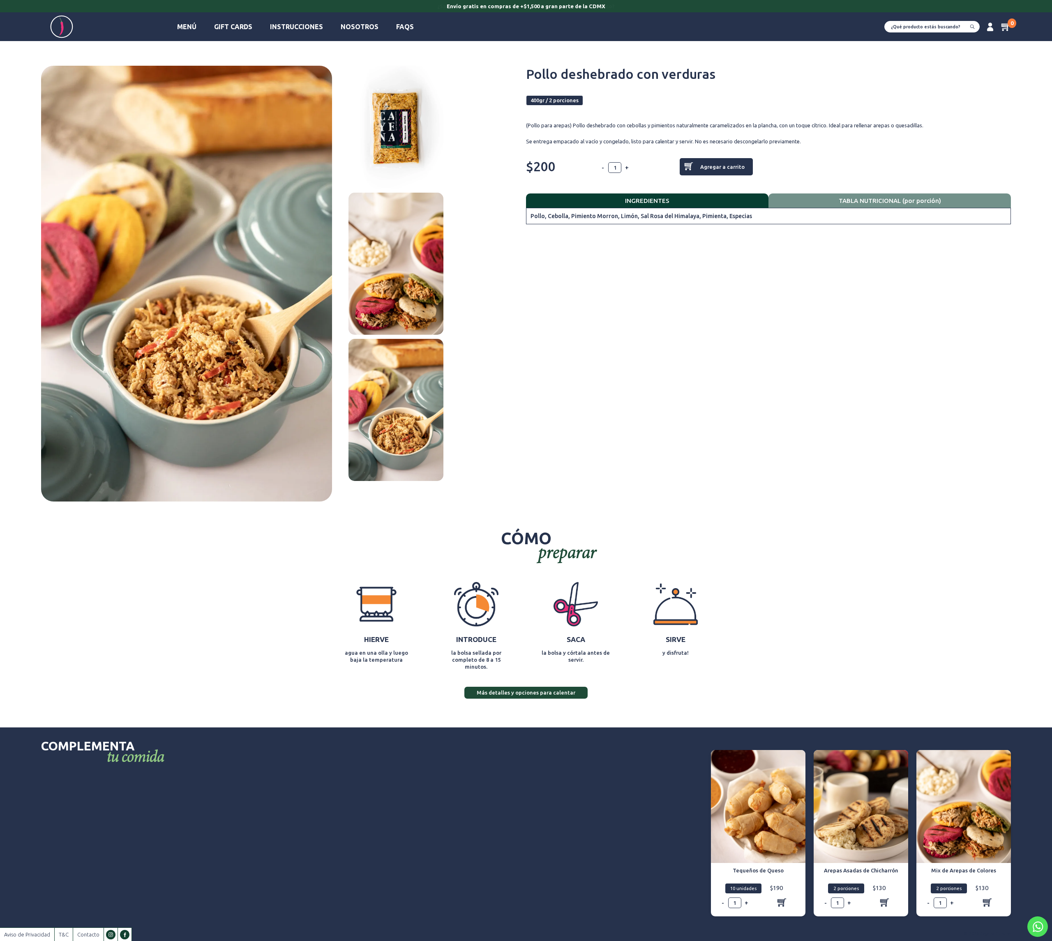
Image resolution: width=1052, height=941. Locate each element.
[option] (526, 7)
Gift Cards (233, 26)
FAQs (405, 26)
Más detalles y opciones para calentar (526, 692)
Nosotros (359, 26)
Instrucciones (296, 26)
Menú (186, 26)
